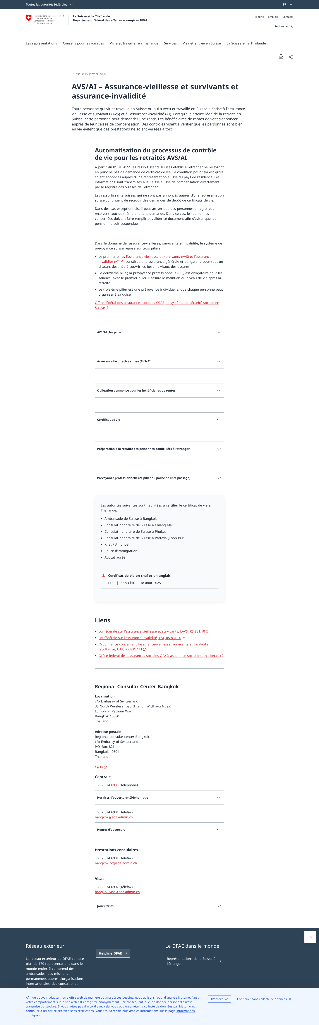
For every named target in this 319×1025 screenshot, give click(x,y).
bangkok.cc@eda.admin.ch (116, 863)
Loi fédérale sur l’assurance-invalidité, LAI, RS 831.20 (140, 637)
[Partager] (290, 56)
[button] (41, 43)
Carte (99, 767)
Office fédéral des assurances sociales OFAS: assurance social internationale (159, 655)
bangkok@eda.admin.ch (114, 817)
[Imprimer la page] (281, 56)
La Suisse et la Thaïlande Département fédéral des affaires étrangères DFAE (110, 18)
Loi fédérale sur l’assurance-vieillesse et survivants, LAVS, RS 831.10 (152, 631)
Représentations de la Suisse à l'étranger (191, 961)
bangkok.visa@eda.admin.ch (117, 892)
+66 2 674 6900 (107, 785)
